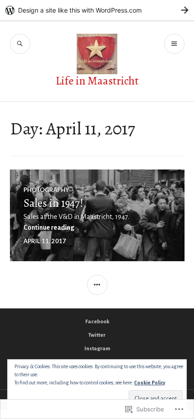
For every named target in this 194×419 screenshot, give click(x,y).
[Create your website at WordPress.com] (97, 10)
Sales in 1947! (53, 203)
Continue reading (48, 227)
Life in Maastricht (97, 81)
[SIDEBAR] (97, 285)
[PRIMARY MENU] (174, 44)
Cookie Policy (149, 382)
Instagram (97, 349)
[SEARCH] (20, 44)
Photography (46, 189)
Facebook (97, 322)
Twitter (97, 335)
